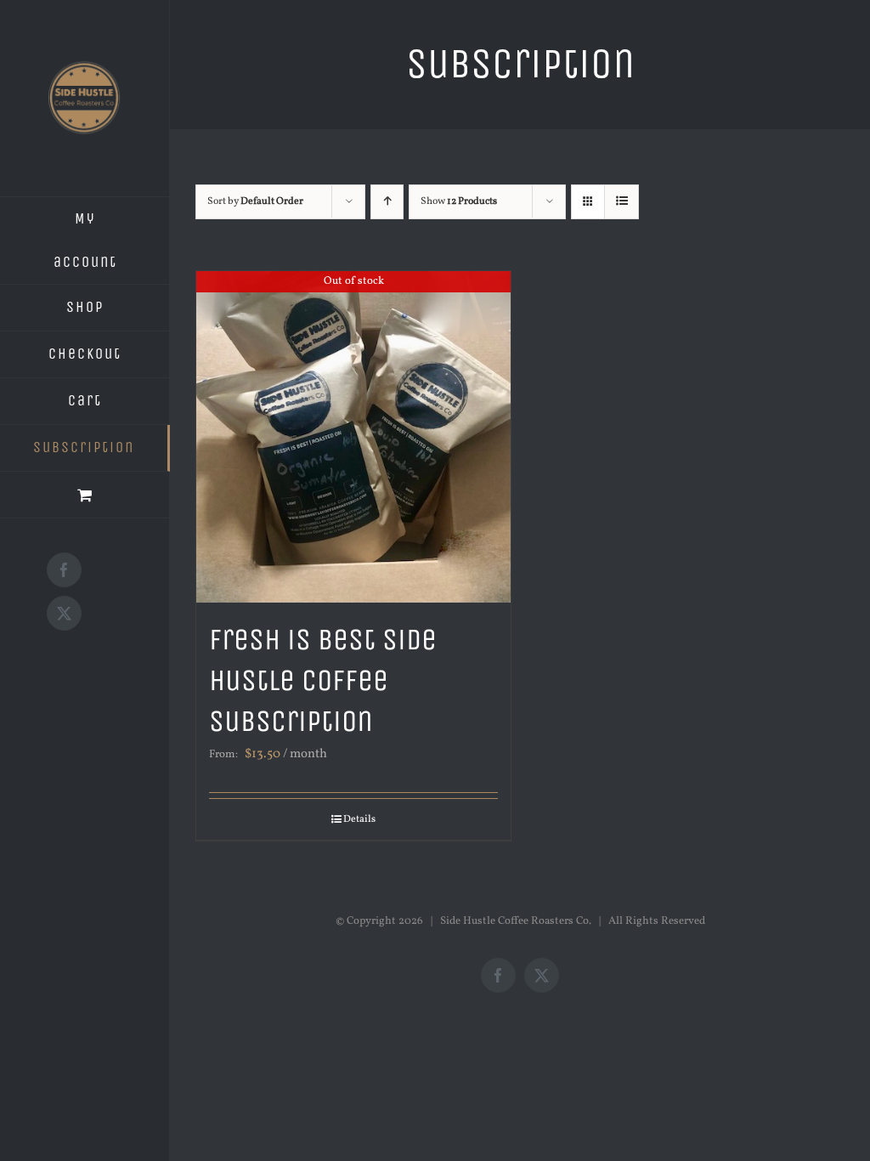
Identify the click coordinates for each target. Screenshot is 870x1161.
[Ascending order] (387, 201)
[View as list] (621, 201)
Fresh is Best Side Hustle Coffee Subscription (323, 680)
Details (359, 819)
